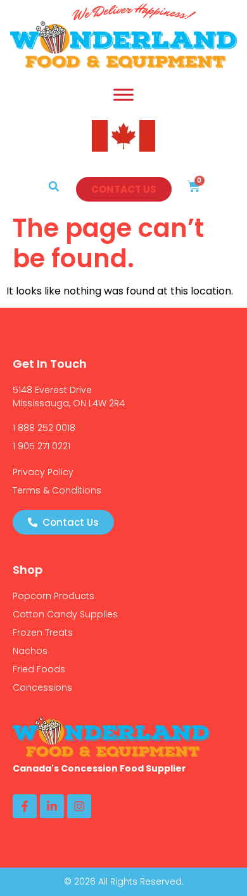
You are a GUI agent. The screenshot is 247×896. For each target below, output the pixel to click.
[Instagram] (79, 806)
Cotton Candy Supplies (65, 614)
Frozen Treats (43, 632)
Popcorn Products (53, 596)
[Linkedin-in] (52, 806)
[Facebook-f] (25, 806)
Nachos (30, 651)
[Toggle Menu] (123, 94)
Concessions (42, 687)
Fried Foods (39, 669)
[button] (53, 186)
